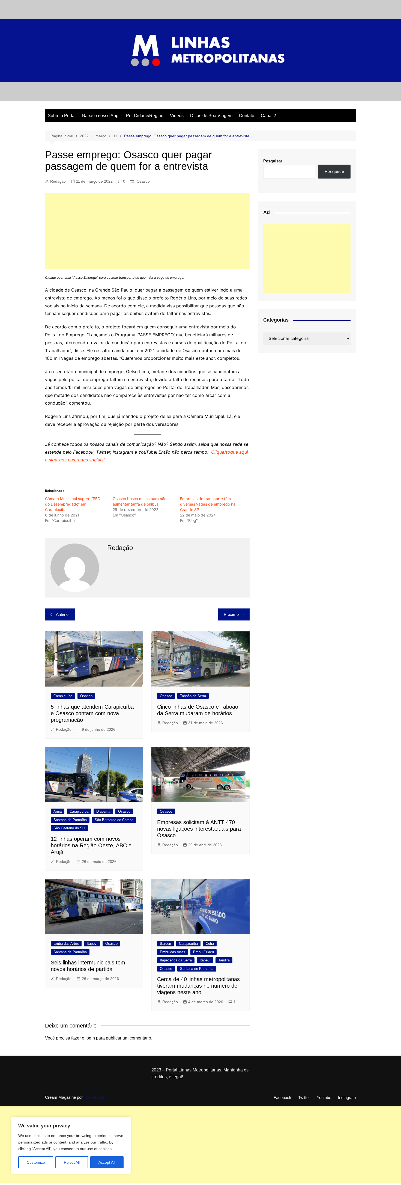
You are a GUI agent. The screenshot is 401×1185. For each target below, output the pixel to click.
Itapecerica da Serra (176, 960)
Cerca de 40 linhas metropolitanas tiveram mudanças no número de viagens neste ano (198, 985)
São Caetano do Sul (69, 828)
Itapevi (92, 944)
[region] (71, 1145)
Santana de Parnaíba (70, 820)
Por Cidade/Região (144, 115)
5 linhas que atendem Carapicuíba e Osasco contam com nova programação (92, 713)
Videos (177, 115)
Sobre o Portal (62, 115)
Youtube (324, 1097)
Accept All (106, 1162)
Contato (246, 115)
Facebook (282, 1097)
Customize (36, 1162)
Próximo (231, 614)
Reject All (72, 1162)
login (90, 1038)
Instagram (347, 1097)
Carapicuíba (62, 696)
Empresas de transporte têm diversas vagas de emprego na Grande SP (207, 504)
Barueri (165, 944)
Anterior (63, 614)
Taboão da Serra (193, 696)
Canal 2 (268, 115)
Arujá (57, 811)
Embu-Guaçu (203, 952)
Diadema (103, 811)
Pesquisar (272, 161)
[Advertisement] (147, 231)
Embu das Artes (66, 944)
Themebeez (94, 1097)
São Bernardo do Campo (114, 820)
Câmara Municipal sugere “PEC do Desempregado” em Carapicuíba (72, 504)
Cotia (210, 944)
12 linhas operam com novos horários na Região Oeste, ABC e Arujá (91, 845)
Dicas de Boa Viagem (211, 115)
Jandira (224, 960)
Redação (58, 181)
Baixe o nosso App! (100, 115)
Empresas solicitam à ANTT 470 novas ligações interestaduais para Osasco (199, 828)
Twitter (304, 1097)
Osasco (143, 181)
